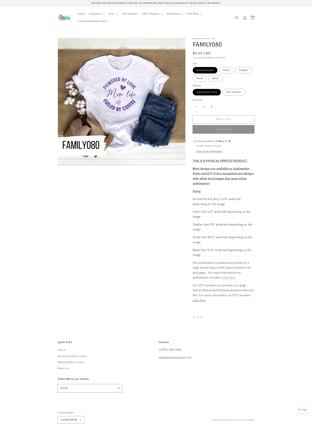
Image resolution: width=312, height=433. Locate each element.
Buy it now (223, 129)
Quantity (197, 100)
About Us (63, 368)
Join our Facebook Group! (72, 356)
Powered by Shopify (245, 420)
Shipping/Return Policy (71, 362)
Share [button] (200, 317)
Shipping (197, 57)
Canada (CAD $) (69, 420)
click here (199, 300)
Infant (226, 70)
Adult (215, 78)
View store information (209, 151)
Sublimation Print (206, 92)
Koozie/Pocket (205, 70)
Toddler (243, 70)
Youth (199, 78)
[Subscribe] (118, 388)
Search (61, 350)
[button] (96, 14)
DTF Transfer (233, 92)
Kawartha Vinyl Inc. (227, 420)
